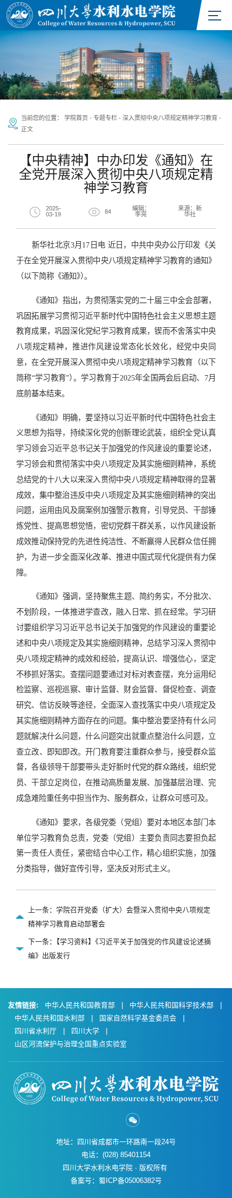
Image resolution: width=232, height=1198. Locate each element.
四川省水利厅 (36, 1031)
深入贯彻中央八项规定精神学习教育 (169, 118)
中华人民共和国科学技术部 (171, 1005)
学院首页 (76, 118)
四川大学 (85, 1031)
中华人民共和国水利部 (50, 1018)
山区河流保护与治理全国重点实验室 (71, 1044)
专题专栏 (105, 118)
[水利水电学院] (90, 14)
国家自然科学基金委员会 (137, 1018)
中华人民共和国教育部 (80, 1005)
